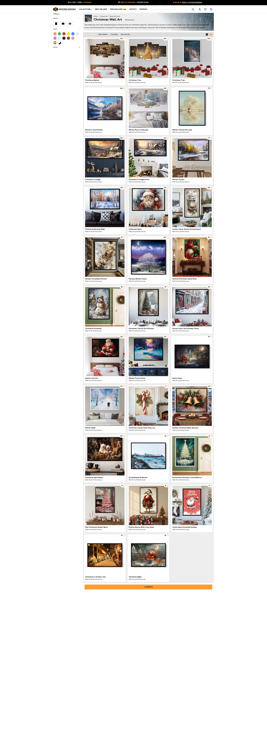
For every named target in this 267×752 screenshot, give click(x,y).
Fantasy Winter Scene (138, 279)
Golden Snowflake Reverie (96, 279)
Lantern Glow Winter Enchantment (186, 229)
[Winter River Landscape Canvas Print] (148, 108)
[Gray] (77, 34)
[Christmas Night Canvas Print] (148, 555)
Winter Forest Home (137, 378)
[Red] (64, 34)
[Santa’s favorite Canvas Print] (105, 356)
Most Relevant (90, 34)
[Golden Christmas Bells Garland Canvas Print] (192, 406)
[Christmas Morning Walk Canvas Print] (105, 207)
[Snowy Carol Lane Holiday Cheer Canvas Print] (192, 306)
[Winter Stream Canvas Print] (192, 158)
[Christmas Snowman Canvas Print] (105, 306)
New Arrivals (125, 34)
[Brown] (68, 38)
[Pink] (73, 38)
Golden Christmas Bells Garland (185, 428)
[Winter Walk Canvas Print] (105, 406)
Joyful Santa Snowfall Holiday (184, 527)
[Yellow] (68, 34)
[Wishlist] (205, 9)
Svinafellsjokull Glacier (138, 477)
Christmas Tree (135, 80)
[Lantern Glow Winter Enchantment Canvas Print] (192, 207)
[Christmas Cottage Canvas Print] (105, 158)
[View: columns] (211, 34)
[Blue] (73, 34)
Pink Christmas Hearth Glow (96, 527)
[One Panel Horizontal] (63, 23)
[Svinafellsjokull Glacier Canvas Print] (148, 455)
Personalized (116, 9)
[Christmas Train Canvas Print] (192, 58)
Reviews (143, 9)
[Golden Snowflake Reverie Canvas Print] (105, 257)
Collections (85, 9)
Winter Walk (90, 428)
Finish (55, 47)
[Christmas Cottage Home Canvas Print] (148, 158)
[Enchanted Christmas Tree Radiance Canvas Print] (192, 455)
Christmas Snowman (93, 328)
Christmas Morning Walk (95, 229)
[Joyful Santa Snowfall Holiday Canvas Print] (192, 505)
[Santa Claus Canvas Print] (192, 356)
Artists (133, 9)
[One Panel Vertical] (56, 23)
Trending (114, 34)
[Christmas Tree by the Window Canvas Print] (148, 306)
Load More (148, 587)
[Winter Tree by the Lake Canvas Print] (192, 108)
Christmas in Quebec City (95, 577)
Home (96, 16)
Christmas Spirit (135, 229)
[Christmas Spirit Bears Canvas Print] (105, 455)
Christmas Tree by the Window (141, 328)
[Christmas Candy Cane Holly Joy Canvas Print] (148, 406)
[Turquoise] (59, 38)
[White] (77, 38)
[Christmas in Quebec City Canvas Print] (105, 555)
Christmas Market (92, 80)
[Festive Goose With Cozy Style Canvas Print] (148, 505)
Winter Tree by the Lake (182, 130)
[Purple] (55, 38)
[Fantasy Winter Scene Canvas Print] (148, 257)
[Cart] (211, 9)
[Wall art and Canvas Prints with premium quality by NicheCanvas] (64, 9)
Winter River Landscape (138, 130)
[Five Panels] (70, 23)
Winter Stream (178, 179)
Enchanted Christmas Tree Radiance (187, 477)
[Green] (59, 34)
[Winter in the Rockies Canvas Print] (105, 108)
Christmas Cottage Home (139, 179)
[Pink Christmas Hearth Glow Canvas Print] (105, 505)
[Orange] (55, 34)
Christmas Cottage (92, 179)
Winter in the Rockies (94, 130)
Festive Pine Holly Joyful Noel (184, 279)
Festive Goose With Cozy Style (141, 527)
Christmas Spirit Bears (94, 477)
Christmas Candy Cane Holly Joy (142, 428)
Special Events (115, 16)
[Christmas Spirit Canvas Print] (148, 207)
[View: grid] (207, 34)
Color (55, 29)
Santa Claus (177, 378)
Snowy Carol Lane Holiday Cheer (185, 328)
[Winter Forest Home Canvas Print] (148, 356)
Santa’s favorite (91, 378)
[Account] (200, 9)
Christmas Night (135, 577)
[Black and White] (59, 42)
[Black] (64, 38)
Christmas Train (178, 80)
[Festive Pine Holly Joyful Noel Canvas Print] (192, 257)
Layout (55, 18)
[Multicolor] (55, 42)
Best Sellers (101, 9)
